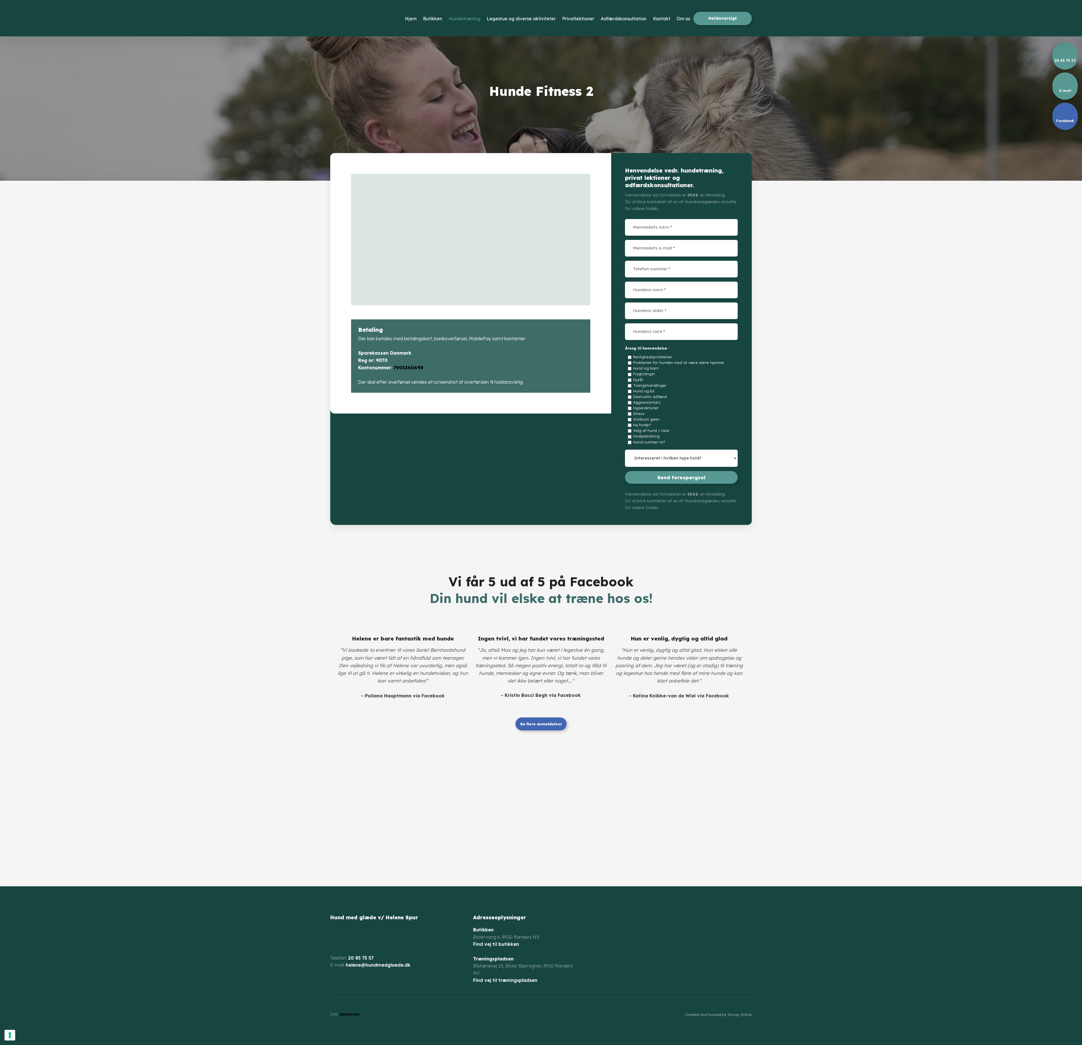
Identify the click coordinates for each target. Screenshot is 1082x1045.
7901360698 (408, 367)
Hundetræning (464, 18)
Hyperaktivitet (645, 408)
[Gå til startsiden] (362, 18)
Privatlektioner (578, 18)
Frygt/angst (644, 374)
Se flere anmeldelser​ (541, 724)
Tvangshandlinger (649, 385)
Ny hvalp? (642, 425)
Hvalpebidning (646, 436)
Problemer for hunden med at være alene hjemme (678, 362)
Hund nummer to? (649, 442)
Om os (683, 18)
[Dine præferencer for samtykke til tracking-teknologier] (10, 1035)
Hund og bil (643, 391)
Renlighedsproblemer (652, 357)
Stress (638, 413)
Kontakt (661, 18)
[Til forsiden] (355, 936)
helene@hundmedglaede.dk (378, 965)
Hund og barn (646, 368)
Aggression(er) (646, 402)
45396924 (350, 1014)
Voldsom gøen (646, 419)
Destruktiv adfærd (650, 396)
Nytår (638, 379)
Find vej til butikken (496, 944)
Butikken (432, 18)
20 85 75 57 (361, 958)
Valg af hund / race (651, 430)
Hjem (410, 18)
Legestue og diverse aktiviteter (521, 18)
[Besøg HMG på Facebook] (334, 983)
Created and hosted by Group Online (718, 1014)
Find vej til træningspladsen (505, 980)
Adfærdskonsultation (623, 18)
